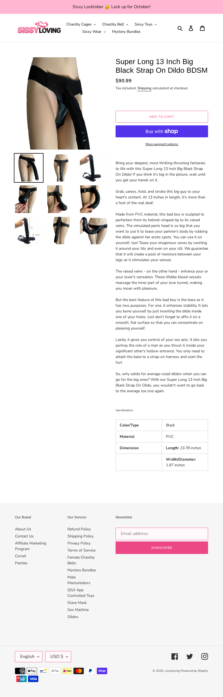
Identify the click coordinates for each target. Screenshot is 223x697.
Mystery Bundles (81, 570)
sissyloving (172, 671)
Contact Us (24, 536)
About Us (23, 529)
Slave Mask (77, 602)
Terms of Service (81, 550)
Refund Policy (79, 529)
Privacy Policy (79, 543)
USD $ (56, 657)
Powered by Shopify (194, 671)
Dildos (72, 616)
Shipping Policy (80, 536)
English (27, 657)
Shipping (144, 88)
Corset (20, 556)
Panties (21, 563)
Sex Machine (78, 609)
